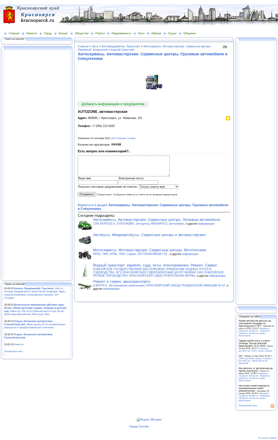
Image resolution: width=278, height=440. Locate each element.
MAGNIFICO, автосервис (167, 223)
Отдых (172, 33)
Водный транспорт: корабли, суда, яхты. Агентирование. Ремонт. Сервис (155, 265)
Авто (141, 33)
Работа (100, 33)
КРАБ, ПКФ (100, 254)
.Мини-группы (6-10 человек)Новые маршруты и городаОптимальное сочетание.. (34, 324)
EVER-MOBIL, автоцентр (133, 223)
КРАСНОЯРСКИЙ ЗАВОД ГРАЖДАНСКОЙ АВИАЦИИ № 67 (185, 285)
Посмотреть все (13, 351)
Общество (81, 33)
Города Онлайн (139, 426)
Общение (190, 33)
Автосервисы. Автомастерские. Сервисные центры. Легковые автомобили (156, 220)
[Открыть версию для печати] (225, 46)
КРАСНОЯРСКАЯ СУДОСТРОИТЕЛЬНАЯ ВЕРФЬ (162, 275)
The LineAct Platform (267, 438)
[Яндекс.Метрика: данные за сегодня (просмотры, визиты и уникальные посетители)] (149, 419)
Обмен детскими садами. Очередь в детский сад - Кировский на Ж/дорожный (256, 360)
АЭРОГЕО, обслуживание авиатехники (119, 285)
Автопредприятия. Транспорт (121, 46)
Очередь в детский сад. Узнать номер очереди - (256, 349)
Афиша (156, 33)
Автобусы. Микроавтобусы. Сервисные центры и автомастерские (149, 235)
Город (48, 33)
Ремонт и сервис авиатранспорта (121, 281)
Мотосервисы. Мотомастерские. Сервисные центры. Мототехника (149, 250)
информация (206, 223)
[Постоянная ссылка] (123, 138)
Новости (31, 33)
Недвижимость (121, 33)
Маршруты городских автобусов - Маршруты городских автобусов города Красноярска (254, 332)
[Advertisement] (37, 164)
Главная (14, 33)
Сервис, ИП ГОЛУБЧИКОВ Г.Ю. (147, 254)
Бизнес (63, 33)
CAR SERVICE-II (104, 223)
